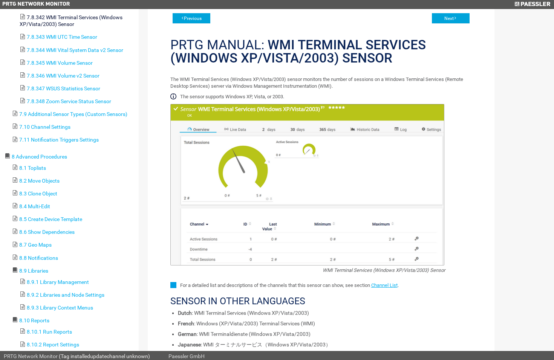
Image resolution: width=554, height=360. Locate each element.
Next (449, 18)
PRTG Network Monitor (31, 356)
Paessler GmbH (186, 356)
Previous (193, 18)
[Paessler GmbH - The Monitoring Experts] (532, 5)
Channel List (384, 285)
